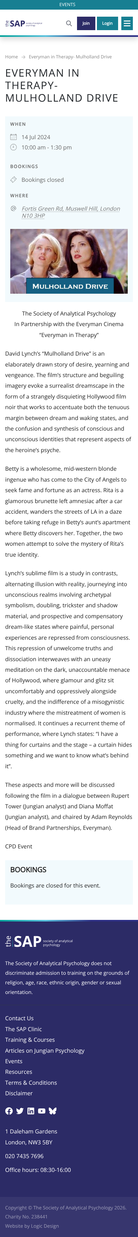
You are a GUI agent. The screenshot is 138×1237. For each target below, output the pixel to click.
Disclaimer (19, 1093)
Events (13, 1061)
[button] (127, 23)
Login (107, 23)
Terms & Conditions (31, 1083)
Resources (18, 1072)
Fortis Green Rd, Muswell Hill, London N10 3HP (71, 212)
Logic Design (45, 1226)
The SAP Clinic (23, 1029)
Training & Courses (30, 1040)
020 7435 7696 (24, 1156)
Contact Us (19, 1018)
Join (86, 23)
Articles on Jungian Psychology (44, 1051)
